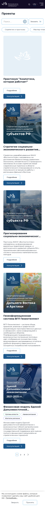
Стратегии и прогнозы (15, 30)
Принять (30, 502)
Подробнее (12, 90)
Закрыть (15, 502)
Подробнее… (11, 498)
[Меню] (41, 4)
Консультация (13, 96)
